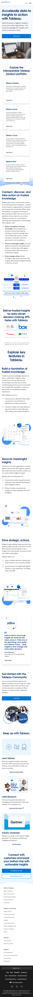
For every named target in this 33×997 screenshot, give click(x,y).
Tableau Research (8, 899)
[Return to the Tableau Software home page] (6, 2)
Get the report (16, 844)
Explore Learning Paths (16, 772)
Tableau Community (10, 908)
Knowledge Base (8, 952)
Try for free (16, 36)
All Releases (7, 961)
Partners (6, 938)
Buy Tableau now (15, 876)
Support (6, 949)
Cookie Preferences (22, 979)
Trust (7, 972)
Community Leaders (9, 917)
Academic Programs (9, 929)
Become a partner (8, 943)
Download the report (15, 808)
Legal (6, 975)
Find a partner (7, 940)
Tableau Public (8, 911)
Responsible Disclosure (10, 979)
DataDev (6, 920)
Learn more (9, 100)
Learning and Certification (11, 955)
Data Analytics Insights (10, 897)
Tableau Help (7, 958)
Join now (16, 698)
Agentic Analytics (8, 891)
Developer (17, 972)
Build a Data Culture (9, 894)
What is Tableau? (9, 888)
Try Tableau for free (16, 871)
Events (5, 932)
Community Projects (9, 923)
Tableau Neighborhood (10, 926)
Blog (11, 972)
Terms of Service (12, 975)
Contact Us (6, 902)
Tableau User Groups (9, 914)
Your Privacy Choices (17, 982)
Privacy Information (22, 975)
